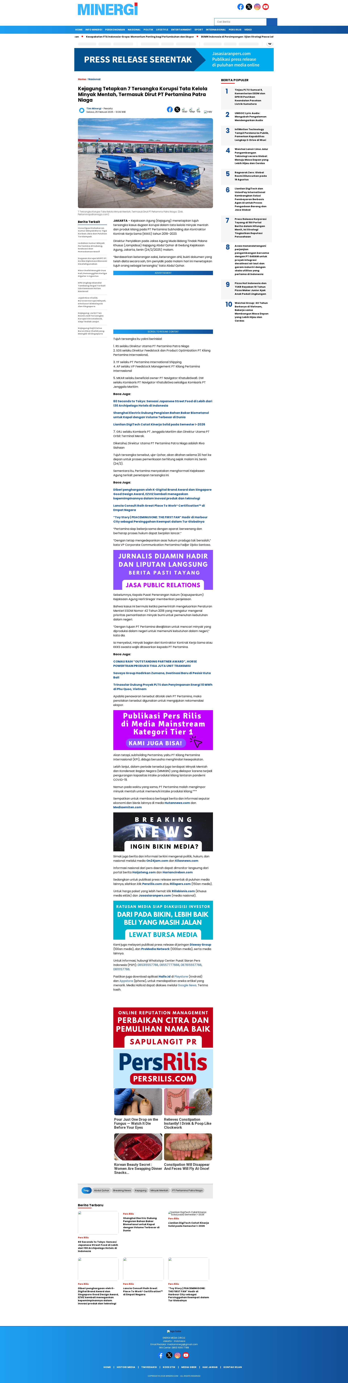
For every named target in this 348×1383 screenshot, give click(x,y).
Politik (148, 29)
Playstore (181, 976)
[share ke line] (200, 111)
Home (78, 29)
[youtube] (266, 9)
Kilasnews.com (186, 861)
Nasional (134, 29)
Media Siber (188, 1367)
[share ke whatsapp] (185, 111)
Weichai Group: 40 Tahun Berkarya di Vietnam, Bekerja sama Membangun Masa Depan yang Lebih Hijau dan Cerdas (251, 312)
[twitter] (249, 9)
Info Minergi (93, 29)
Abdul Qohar (101, 1190)
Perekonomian (115, 29)
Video (248, 29)
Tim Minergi (93, 108)
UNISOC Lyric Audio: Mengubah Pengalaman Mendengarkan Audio (250, 116)
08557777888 (169, 965)
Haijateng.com (144, 872)
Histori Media (126, 1367)
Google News (187, 985)
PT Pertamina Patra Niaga (187, 1190)
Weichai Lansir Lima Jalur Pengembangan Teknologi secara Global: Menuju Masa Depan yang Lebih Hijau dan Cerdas (251, 156)
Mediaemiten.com (127, 807)
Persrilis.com (152, 884)
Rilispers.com (180, 884)
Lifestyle (162, 29)
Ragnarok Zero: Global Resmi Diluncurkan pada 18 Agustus (251, 176)
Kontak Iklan (232, 1367)
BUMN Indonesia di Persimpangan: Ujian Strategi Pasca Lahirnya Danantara (238, 36)
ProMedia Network (155, 949)
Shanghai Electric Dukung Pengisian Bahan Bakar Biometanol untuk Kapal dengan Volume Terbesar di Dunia (161, 415)
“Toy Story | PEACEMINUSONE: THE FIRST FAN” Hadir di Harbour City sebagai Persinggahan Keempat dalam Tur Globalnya (160, 519)
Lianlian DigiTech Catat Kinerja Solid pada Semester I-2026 (159, 424)
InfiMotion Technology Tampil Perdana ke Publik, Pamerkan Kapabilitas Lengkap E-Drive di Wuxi (252, 135)
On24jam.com (157, 861)
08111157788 (121, 969)
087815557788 (191, 965)
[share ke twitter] (178, 111)
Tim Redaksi (149, 1367)
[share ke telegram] (193, 111)
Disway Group (200, 945)
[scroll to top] (334, 1377)
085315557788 (148, 965)
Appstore (126, 981)
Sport (198, 29)
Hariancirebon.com (178, 872)
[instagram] (258, 9)
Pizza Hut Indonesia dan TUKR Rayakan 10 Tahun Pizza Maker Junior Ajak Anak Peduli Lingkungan (250, 289)
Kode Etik (169, 1367)
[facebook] (241, 9)
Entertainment (181, 29)
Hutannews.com (177, 803)
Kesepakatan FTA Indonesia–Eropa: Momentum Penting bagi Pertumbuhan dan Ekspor (130, 36)
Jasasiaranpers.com (155, 895)
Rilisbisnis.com (183, 891)
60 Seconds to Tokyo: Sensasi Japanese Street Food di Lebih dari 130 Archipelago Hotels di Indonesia (162, 403)
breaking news (122, 1190)
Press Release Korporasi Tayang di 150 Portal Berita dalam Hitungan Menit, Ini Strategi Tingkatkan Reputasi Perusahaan (250, 228)
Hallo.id (165, 976)
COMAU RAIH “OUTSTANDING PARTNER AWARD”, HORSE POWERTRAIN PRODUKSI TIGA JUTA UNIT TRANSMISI (155, 663)
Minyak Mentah (159, 1190)
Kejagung (140, 1190)
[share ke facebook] (170, 111)
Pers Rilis (235, 29)
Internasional (216, 29)
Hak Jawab (210, 1367)
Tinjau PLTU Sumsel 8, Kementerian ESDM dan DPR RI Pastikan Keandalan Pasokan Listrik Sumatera (250, 97)
